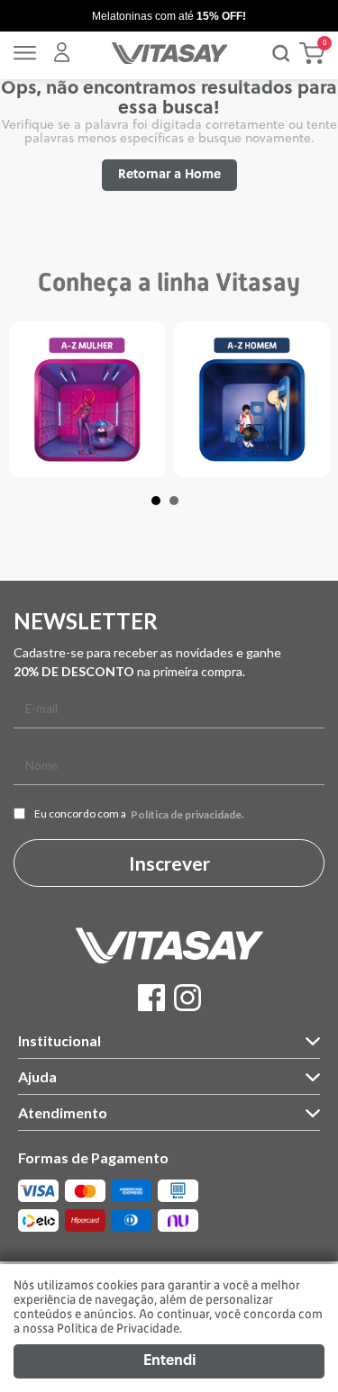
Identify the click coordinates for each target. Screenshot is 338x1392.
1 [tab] (164, 509)
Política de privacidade (186, 814)
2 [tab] (182, 509)
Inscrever (169, 863)
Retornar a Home (169, 175)
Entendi (169, 1361)
